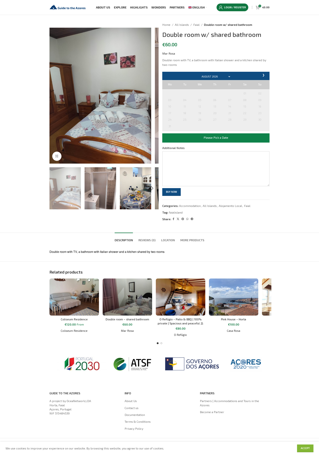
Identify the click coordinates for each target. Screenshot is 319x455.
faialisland (176, 212)
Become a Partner (212, 412)
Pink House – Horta (233, 319)
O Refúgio (180, 334)
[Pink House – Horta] (233, 297)
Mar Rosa (168, 53)
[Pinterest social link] (182, 219)
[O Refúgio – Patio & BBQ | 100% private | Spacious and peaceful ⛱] (180, 297)
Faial (196, 24)
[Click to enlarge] (56, 156)
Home (166, 24)
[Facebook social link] (173, 219)
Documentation (135, 414)
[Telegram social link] (192, 219)
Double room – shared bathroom (127, 319)
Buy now (171, 191)
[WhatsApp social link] (187, 219)
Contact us (131, 408)
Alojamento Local (230, 205)
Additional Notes (173, 148)
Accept (305, 448)
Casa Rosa (233, 330)
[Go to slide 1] (158, 343)
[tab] (124, 238)
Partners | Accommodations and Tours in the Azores (229, 403)
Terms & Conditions (138, 421)
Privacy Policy (134, 428)
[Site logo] (67, 7)
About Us (131, 401)
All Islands (182, 24)
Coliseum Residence (74, 319)
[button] (54, 188)
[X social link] (178, 219)
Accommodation (190, 205)
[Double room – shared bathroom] (127, 297)
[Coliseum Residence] (74, 297)
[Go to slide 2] (161, 343)
